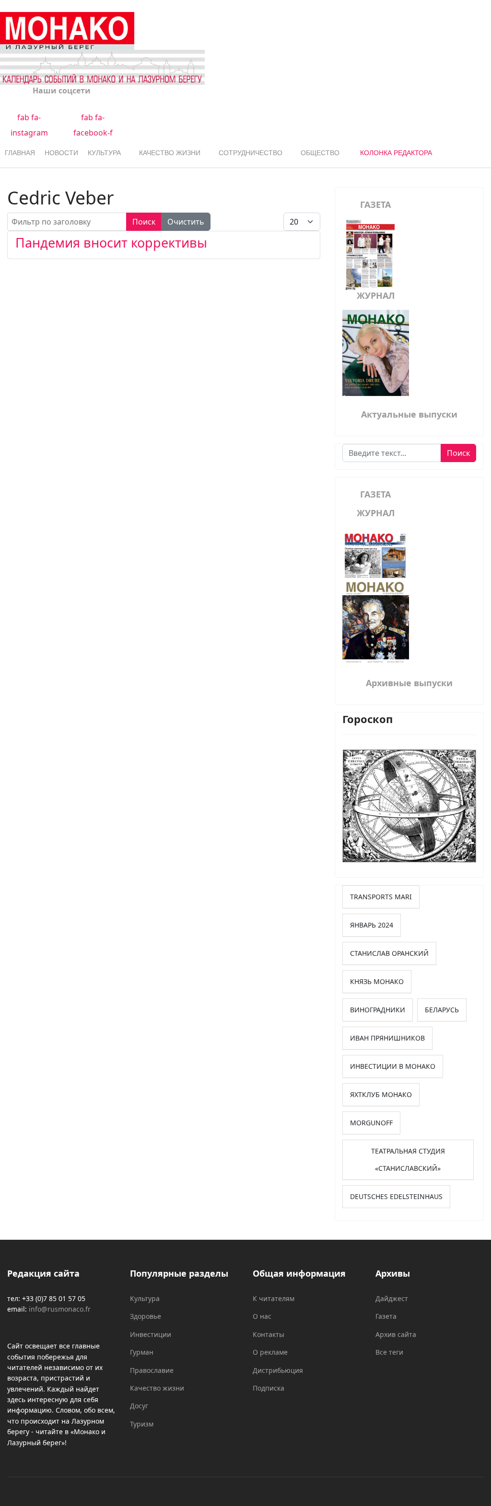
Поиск (143, 221)
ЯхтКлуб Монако (381, 1094)
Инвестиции (150, 1334)
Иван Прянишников (387, 1037)
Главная (20, 153)
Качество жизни (169, 153)
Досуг (139, 1405)
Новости (61, 153)
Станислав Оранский (389, 953)
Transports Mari (381, 896)
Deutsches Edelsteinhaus (396, 1196)
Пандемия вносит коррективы (111, 242)
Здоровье (145, 1316)
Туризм (141, 1423)
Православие (152, 1370)
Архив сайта (395, 1334)
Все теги (389, 1352)
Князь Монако (377, 981)
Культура (104, 153)
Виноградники (377, 1009)
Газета (386, 1316)
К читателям (273, 1298)
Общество (320, 153)
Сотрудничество (250, 153)
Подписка (268, 1388)
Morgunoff (371, 1122)
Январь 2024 (371, 924)
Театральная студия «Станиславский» (408, 1159)
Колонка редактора (396, 153)
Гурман (141, 1352)
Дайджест (391, 1298)
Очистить (185, 221)
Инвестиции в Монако (392, 1066)
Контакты (268, 1334)
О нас (262, 1316)
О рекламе (270, 1352)
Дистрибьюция (278, 1370)
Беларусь (442, 1009)
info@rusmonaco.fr (60, 1309)
